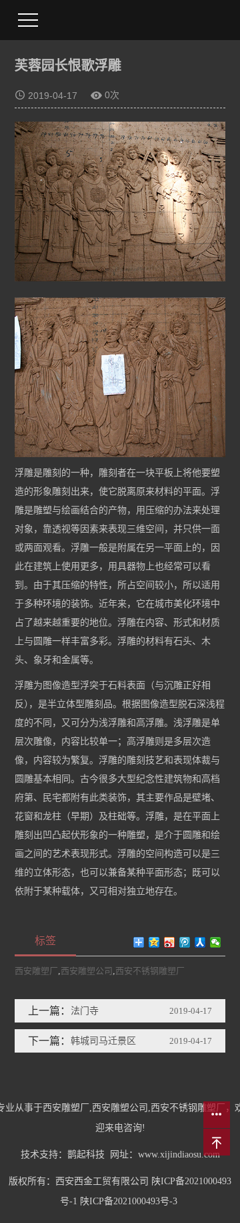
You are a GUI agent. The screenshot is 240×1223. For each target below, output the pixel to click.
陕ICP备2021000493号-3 (128, 1201)
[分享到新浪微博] (169, 942)
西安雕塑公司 (87, 971)
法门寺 (85, 1011)
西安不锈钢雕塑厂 (150, 971)
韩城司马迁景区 (103, 1041)
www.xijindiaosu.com (179, 1154)
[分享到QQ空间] (154, 942)
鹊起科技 (86, 1154)
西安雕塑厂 (36, 971)
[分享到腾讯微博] (185, 942)
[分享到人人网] (200, 942)
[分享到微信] (215, 942)
